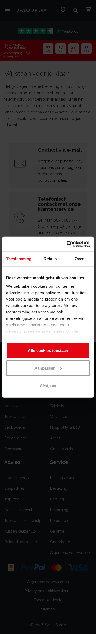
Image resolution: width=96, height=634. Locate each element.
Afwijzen (48, 385)
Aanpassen (44, 368)
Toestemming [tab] (18, 258)
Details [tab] (50, 258)
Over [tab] (79, 258)
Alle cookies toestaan (48, 350)
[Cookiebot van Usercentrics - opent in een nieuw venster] (68, 243)
